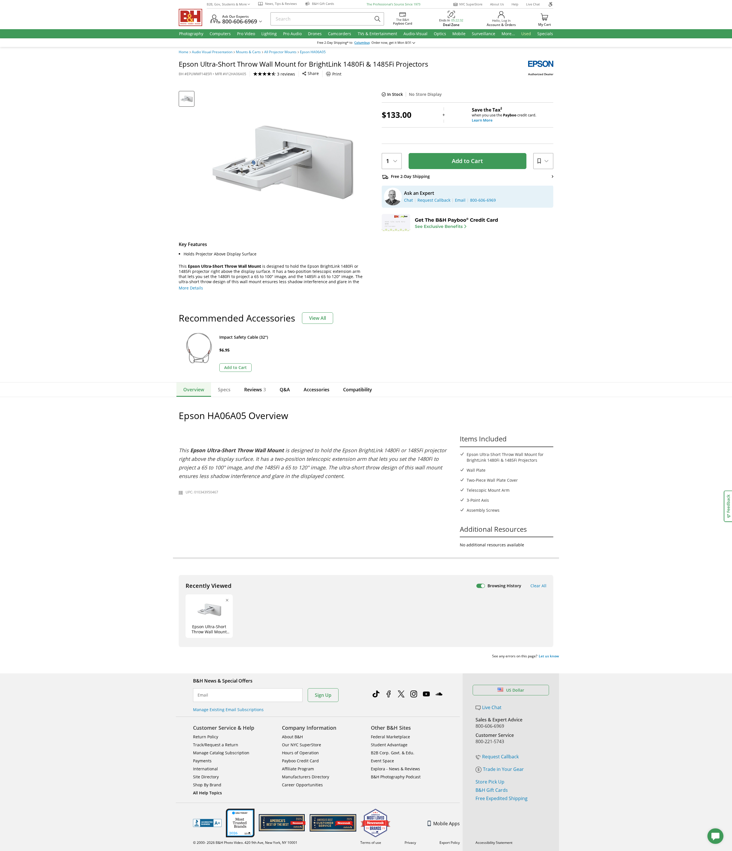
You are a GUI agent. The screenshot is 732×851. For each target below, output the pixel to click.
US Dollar (515, 690)
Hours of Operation (300, 752)
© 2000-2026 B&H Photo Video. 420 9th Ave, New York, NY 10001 (245, 842)
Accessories (316, 389)
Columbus (362, 43)
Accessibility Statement (494, 842)
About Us (497, 4)
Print (336, 74)
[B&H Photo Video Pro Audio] (193, 17)
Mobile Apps (446, 823)
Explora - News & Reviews (395, 768)
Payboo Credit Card (300, 760)
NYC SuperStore (470, 4)
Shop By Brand (207, 784)
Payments (202, 760)
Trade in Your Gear (503, 769)
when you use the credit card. (504, 115)
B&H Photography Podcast (396, 776)
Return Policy (205, 736)
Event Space (382, 760)
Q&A (285, 389)
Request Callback (500, 756)
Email (203, 695)
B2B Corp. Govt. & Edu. (392, 752)
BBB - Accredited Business (207, 823)
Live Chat (533, 4)
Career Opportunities (302, 784)
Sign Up (323, 695)
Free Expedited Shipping (502, 798)
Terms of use (370, 842)
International (205, 768)
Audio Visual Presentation (212, 52)
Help (515, 4)
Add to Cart (467, 161)
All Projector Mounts (280, 52)
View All (317, 318)
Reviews (255, 389)
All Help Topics (207, 793)
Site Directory (206, 776)
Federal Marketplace (390, 736)
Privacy (410, 842)
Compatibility (357, 389)
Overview (193, 389)
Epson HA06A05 (313, 52)
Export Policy (449, 842)
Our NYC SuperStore (301, 744)
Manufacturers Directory (305, 776)
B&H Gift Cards (492, 790)
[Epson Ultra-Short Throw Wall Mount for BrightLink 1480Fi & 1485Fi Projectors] (283, 162)
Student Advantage (389, 744)
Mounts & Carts (248, 52)
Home (183, 52)
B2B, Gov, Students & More (227, 4)
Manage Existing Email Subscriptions (228, 709)
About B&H (292, 736)
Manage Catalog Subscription (221, 752)
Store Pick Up (490, 782)
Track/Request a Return (215, 744)
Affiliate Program (298, 768)
